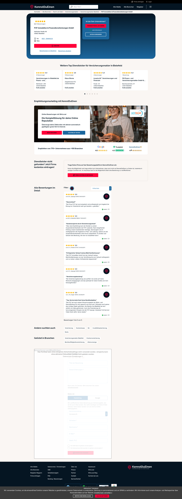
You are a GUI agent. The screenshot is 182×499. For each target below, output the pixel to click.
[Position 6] (97, 93)
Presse (73, 470)
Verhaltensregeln (53, 473)
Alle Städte (117, 7)
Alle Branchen (129, 7)
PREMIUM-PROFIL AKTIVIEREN (95, 26)
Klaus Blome (69, 78)
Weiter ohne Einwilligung (83, 496)
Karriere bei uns (93, 476)
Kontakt (73, 476)
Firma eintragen (35, 476)
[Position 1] (84, 93)
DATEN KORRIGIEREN (96, 34)
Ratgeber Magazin (36, 473)
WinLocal (91, 470)
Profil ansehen (48, 88)
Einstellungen (61, 467)
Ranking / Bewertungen (55, 479)
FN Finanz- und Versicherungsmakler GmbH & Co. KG (133, 80)
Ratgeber (140, 7)
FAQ (49, 476)
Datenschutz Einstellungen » (73, 356)
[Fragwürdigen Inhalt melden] (108, 209)
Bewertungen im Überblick (48, 51)
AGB (49, 470)
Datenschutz (52, 467)
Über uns (74, 467)
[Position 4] (92, 93)
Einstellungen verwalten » (103, 493)
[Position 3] (89, 93)
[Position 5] (94, 93)
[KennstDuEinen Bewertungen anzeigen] (71, 188)
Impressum (91, 467)
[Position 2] (87, 93)
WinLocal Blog (92, 473)
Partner (73, 473)
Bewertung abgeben (64, 51)
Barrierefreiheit (76, 479)
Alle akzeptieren (102, 496)
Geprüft (105, 209)
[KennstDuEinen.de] (42, 7)
